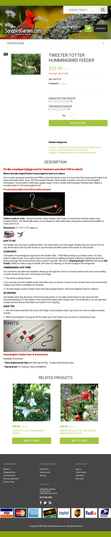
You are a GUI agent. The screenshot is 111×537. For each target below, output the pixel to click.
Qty (64, 116)
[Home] (67, 17)
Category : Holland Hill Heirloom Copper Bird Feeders (72, 153)
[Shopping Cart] (75, 17)
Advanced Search (89, 17)
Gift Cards (80, 479)
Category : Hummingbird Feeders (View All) (68, 150)
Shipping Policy (9, 472)
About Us (7, 469)
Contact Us (44, 469)
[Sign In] (71, 17)
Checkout (101, 28)
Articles (43, 476)
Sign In (78, 469)
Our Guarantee (9, 476)
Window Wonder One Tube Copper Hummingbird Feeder (78, 432)
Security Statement (11, 479)
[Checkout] (79, 17)
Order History (81, 472)
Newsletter (80, 476)
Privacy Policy (8, 482)
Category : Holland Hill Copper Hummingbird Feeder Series (75, 147)
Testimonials (45, 472)
